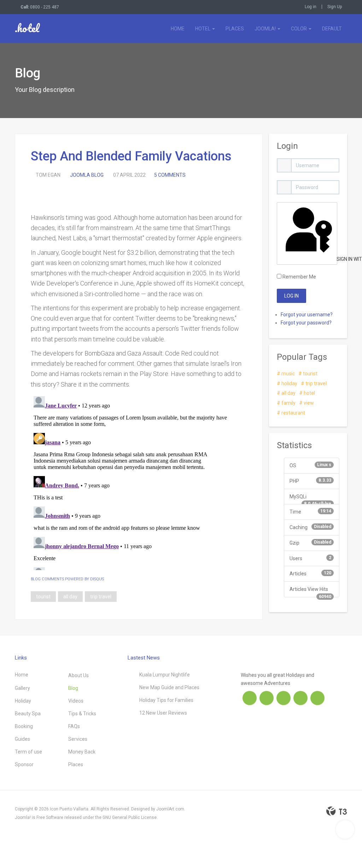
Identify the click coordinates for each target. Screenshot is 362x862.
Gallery (22, 688)
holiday (288, 383)
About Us (78, 675)
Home (178, 28)
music (287, 373)
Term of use (28, 752)
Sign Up (334, 7)
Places (235, 28)
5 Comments (170, 175)
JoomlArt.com (170, 809)
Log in (310, 7)
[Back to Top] (345, 829)
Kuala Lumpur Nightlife (164, 675)
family (288, 403)
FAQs (74, 726)
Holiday (23, 701)
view (308, 403)
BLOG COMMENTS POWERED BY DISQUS (67, 579)
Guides (22, 739)
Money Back (81, 752)
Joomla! (266, 28)
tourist (43, 596)
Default (332, 28)
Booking (24, 726)
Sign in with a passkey (336, 259)
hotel (309, 393)
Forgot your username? (307, 314)
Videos (75, 701)
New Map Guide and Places (169, 687)
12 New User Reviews (163, 713)
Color (299, 28)
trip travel (100, 596)
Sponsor (24, 764)
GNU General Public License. (130, 817)
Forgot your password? (306, 323)
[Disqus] (139, 481)
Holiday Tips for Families (166, 700)
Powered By (336, 811)
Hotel (203, 28)
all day (70, 596)
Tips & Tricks (82, 713)
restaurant (292, 413)
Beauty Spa (28, 713)
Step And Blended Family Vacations (131, 156)
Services (77, 739)
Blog (73, 688)
